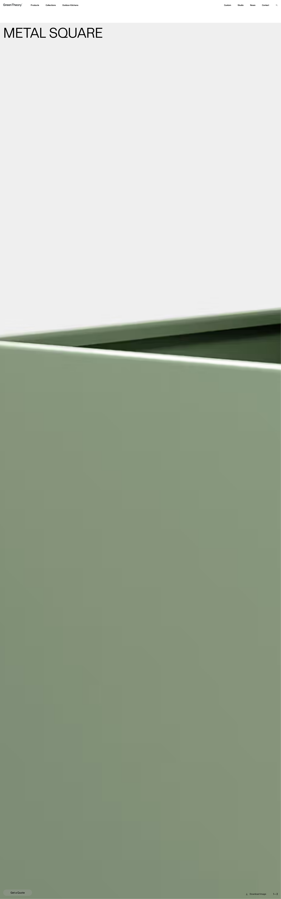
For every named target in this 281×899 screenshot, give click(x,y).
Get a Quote (18, 892)
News (252, 5)
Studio (241, 5)
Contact (265, 5)
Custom (227, 5)
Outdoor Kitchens (70, 5)
